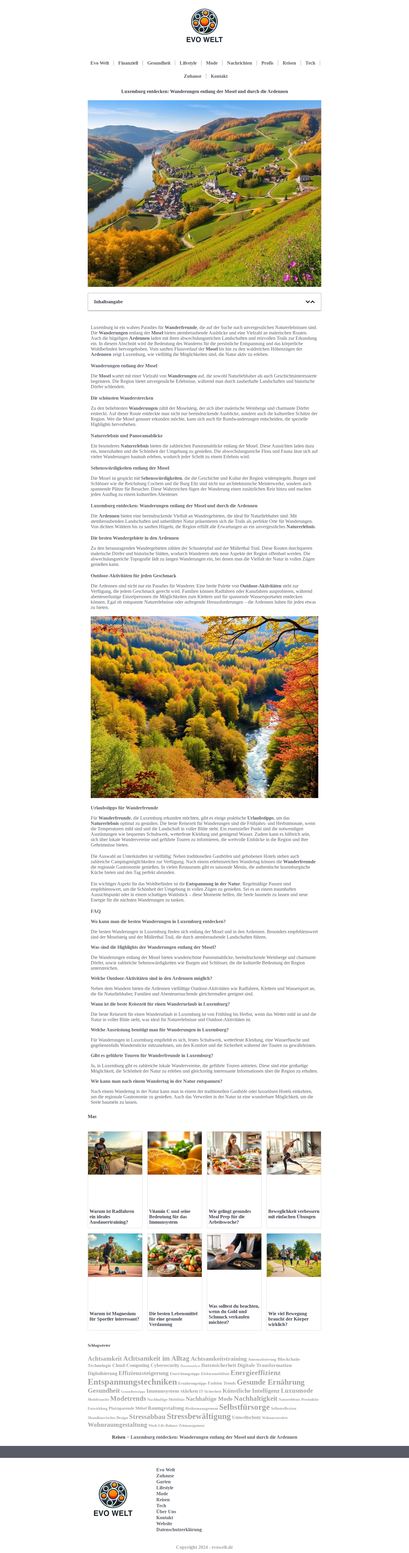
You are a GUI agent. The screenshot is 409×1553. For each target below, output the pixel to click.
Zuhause (193, 76)
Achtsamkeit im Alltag (156, 1358)
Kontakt (219, 76)
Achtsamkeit (105, 1358)
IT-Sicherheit (210, 1391)
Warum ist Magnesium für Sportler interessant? (114, 1316)
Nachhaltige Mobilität (165, 1399)
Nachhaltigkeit (256, 1398)
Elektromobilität (215, 1373)
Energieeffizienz (256, 1372)
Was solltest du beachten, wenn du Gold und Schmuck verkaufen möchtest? (234, 1314)
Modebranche (98, 1399)
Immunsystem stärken (172, 1391)
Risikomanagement (201, 1408)
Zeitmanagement (192, 1425)
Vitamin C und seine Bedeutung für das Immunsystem (169, 1217)
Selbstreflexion (283, 1408)
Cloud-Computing (130, 1365)
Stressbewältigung (199, 1416)
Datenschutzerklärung (179, 1529)
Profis (267, 63)
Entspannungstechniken (132, 1381)
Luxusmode (297, 1390)
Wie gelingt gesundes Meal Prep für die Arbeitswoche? (230, 1217)
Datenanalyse (190, 1366)
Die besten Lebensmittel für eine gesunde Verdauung (173, 1319)
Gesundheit (158, 63)
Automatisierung (262, 1359)
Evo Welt (99, 63)
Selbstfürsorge (244, 1407)
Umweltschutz (246, 1417)
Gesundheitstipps (133, 1391)
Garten (163, 1481)
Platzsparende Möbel (128, 1408)
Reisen (289, 63)
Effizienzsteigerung (144, 1373)
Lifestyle (188, 63)
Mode (212, 63)
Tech (310, 63)
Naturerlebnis (289, 1399)
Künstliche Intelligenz (251, 1390)
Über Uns (166, 1511)
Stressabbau (147, 1416)
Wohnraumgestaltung (117, 1424)
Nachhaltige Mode (209, 1398)
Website (164, 1523)
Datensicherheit (218, 1365)
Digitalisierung (102, 1373)
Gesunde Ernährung (271, 1382)
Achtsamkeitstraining (219, 1358)
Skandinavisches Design (108, 1417)
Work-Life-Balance (163, 1425)
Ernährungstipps (192, 1383)
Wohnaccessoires (275, 1418)
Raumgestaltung (166, 1408)
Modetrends (128, 1398)
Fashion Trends (222, 1383)
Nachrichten (239, 63)
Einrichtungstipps (185, 1374)
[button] (307, 301)
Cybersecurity (165, 1365)
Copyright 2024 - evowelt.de (204, 1547)
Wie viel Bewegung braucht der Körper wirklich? (288, 1319)
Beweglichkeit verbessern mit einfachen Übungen (293, 1214)
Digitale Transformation (264, 1365)
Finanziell (128, 63)
